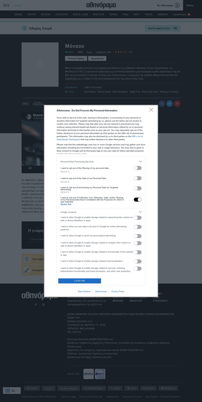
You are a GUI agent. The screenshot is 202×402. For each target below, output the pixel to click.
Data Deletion (84, 291)
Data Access (101, 291)
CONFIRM (79, 281)
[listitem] (101, 161)
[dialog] (101, 201)
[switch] (138, 168)
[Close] (152, 111)
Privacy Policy (117, 291)
